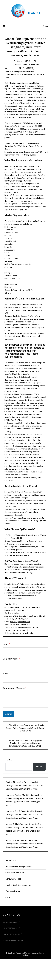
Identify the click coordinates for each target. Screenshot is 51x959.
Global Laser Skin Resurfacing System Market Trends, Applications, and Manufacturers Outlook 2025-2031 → (26, 743)
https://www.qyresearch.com (25, 627)
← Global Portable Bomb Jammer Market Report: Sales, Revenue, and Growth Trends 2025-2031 (25, 728)
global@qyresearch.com (20, 621)
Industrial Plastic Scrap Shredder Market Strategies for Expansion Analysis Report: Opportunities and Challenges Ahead (24, 814)
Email (6, 673)
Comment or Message (14, 688)
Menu (45, 26)
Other (8, 897)
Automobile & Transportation (18, 866)
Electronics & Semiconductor (18, 885)
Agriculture (10, 860)
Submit (8, 713)
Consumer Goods (13, 878)
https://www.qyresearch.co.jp (20, 633)
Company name (11, 658)
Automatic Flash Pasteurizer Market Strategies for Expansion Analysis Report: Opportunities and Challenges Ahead (24, 843)
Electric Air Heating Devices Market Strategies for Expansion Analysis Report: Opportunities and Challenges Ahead (24, 785)
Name (6, 644)
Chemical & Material (14, 872)
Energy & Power (12, 891)
